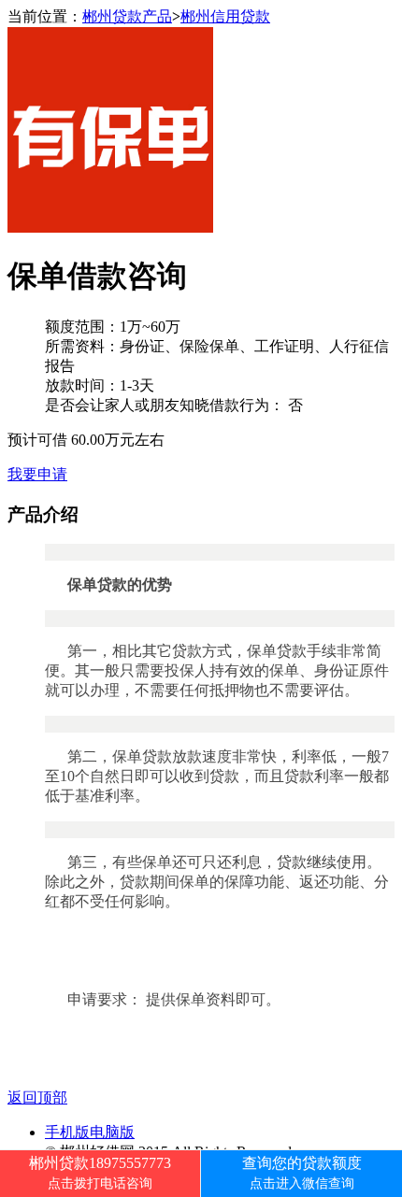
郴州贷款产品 (127, 16)
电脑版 (112, 1132)
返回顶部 (37, 1097)
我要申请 (37, 474)
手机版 (67, 1132)
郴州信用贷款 (225, 16)
